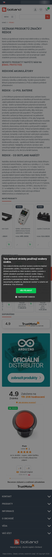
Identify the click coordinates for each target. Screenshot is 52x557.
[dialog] (26, 278)
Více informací (17, 285)
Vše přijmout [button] (26, 290)
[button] (26, 296)
